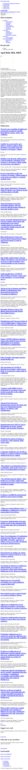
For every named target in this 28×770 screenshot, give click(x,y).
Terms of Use (6, 764)
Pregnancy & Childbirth (11, 35)
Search (2, 13)
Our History (8, 29)
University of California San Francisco (11, 3)
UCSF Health (6, 4)
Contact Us (8, 27)
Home (4, 48)
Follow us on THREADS (6, 754)
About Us (5, 20)
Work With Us (9, 25)
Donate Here (3, 736)
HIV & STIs (8, 33)
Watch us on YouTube (5, 758)
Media (7, 41)
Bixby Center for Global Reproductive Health (10, 11)
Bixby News (8, 40)
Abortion (8, 31)
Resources (5, 36)
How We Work (9, 21)
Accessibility (6, 762)
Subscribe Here (4, 748)
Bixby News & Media (8, 38)
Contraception (9, 32)
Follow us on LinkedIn (5, 756)
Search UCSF (6, 5)
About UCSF (6, 7)
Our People (8, 22)
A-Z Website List (7, 766)
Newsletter (8, 42)
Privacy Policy (6, 763)
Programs (8, 24)
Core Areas (5, 30)
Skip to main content (5, 1)
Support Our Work (10, 26)
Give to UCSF (6, 8)
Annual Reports (9, 37)
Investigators (3, 725)
